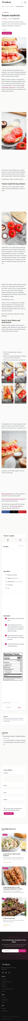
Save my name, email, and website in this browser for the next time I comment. (13, 809)
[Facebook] (3, 972)
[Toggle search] (22, 2)
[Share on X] (14, 511)
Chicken (3, 991)
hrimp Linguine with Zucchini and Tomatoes (13, 499)
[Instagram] (9, 972)
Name (5, 785)
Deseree (5, 18)
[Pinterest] (6, 972)
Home (3, 6)
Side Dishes (4, 986)
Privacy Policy (5, 1010)
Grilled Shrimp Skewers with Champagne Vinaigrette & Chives (12, 888)
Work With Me (5, 999)
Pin (20, 707)
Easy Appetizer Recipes (7, 981)
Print (5, 29)
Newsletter (4, 1008)
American (12, 6)
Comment (6, 772)
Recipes (7, 6)
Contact (3, 1002)
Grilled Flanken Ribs (9, 918)
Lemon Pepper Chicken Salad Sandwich (11, 854)
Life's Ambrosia (8, 1016)
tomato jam (12, 87)
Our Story (4, 997)
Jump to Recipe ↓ (7, 33)
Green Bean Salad (16, 506)
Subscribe (22, 950)
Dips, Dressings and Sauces (8, 988)
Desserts (3, 984)
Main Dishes (4, 979)
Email (5, 792)
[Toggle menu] (25, 2)
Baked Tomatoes (6, 493)
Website (5, 799)
